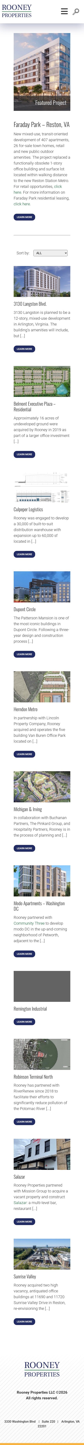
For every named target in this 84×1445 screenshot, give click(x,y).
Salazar (20, 1202)
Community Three (29, 923)
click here (22, 204)
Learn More (24, 217)
